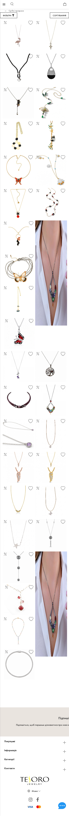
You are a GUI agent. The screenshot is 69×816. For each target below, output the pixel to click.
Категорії (9, 759)
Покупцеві (10, 741)
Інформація (10, 750)
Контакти (9, 768)
